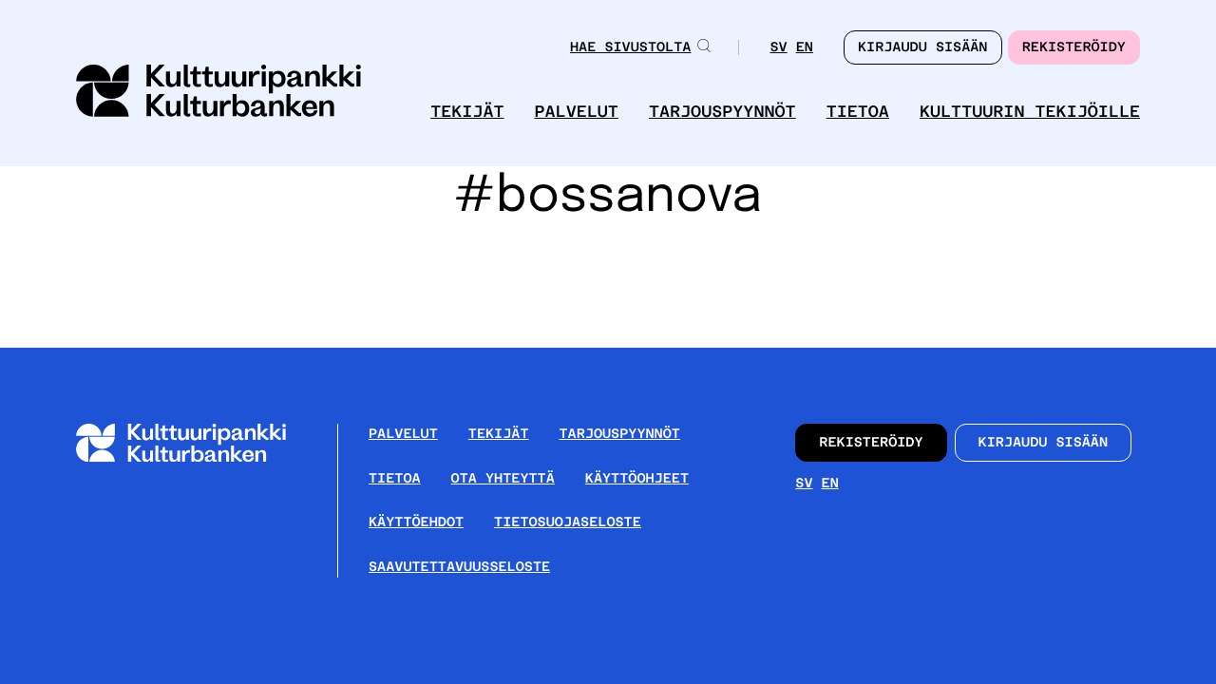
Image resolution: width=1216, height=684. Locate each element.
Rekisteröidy (1074, 47)
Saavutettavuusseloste (459, 567)
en (804, 49)
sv (778, 49)
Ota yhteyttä (503, 478)
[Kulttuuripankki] (196, 458)
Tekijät (467, 112)
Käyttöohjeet (637, 478)
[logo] (218, 93)
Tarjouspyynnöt (722, 112)
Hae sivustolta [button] (630, 47)
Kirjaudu (923, 47)
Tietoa (857, 112)
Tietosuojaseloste (567, 522)
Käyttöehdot (416, 522)
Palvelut (576, 112)
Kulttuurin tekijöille (1030, 112)
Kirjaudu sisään (1043, 442)
